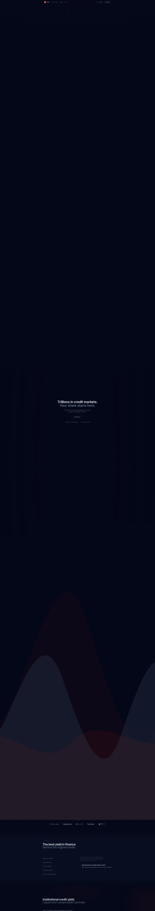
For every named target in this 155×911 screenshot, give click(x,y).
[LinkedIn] (102, 2)
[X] (97, 2)
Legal (65, 2)
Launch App (107, 2)
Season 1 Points (54, 2)
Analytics (61, 2)
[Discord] (99, 2)
